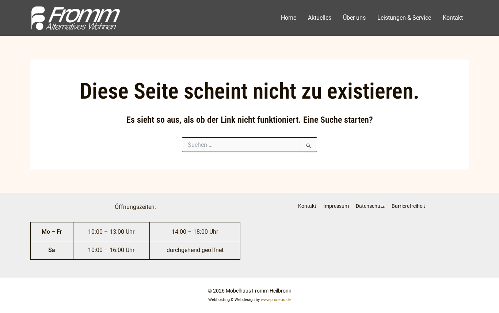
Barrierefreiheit (408, 206)
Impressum (336, 206)
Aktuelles (319, 17)
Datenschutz (370, 206)
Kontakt (453, 17)
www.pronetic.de (276, 299)
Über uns (354, 17)
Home (288, 17)
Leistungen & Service (404, 17)
